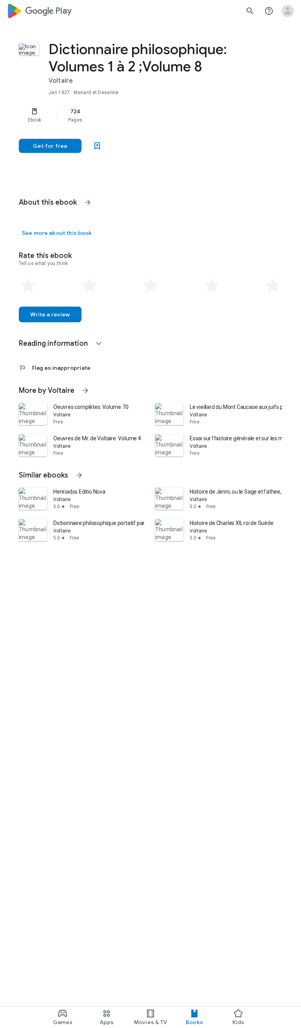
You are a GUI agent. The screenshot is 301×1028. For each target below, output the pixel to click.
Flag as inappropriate (55, 368)
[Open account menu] (287, 11)
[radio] (28, 285)
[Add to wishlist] (97, 145)
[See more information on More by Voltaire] (85, 390)
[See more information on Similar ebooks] (79, 475)
